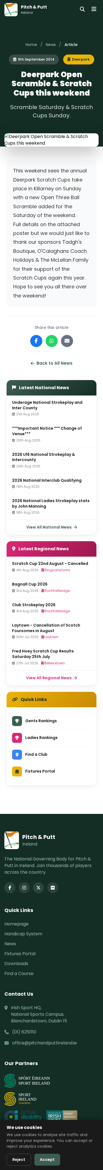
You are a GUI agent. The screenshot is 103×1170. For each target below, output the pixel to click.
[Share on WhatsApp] (52, 341)
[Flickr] (52, 887)
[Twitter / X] (38, 887)
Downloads (16, 963)
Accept (47, 1159)
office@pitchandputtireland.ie (44, 1043)
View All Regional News (49, 678)
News (51, 44)
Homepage (16, 924)
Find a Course (19, 973)
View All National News (49, 527)
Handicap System (23, 934)
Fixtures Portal (19, 953)
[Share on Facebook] (36, 341)
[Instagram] (24, 887)
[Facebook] (9, 887)
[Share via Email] (67, 341)
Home (31, 44)
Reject (18, 1159)
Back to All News (55, 363)
